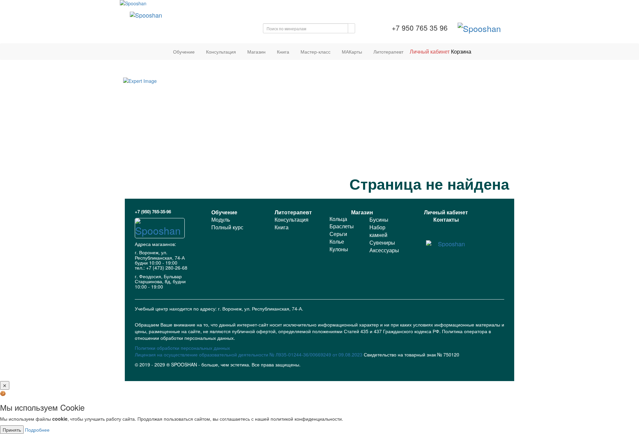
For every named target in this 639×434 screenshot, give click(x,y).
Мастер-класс (315, 51)
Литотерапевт (388, 51)
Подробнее (37, 429)
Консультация (221, 51)
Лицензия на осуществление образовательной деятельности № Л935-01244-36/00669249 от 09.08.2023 (249, 354)
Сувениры (382, 242)
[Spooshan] (319, 3)
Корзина (461, 51)
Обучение (184, 51)
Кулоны (338, 249)
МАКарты (352, 51)
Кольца (338, 219)
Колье (336, 241)
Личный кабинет (430, 51)
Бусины (378, 219)
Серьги (338, 234)
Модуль (220, 219)
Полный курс (227, 227)
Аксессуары (384, 250)
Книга (283, 51)
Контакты (446, 219)
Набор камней (378, 231)
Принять (12, 429)
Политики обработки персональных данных (182, 347)
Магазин (256, 51)
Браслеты (341, 226)
